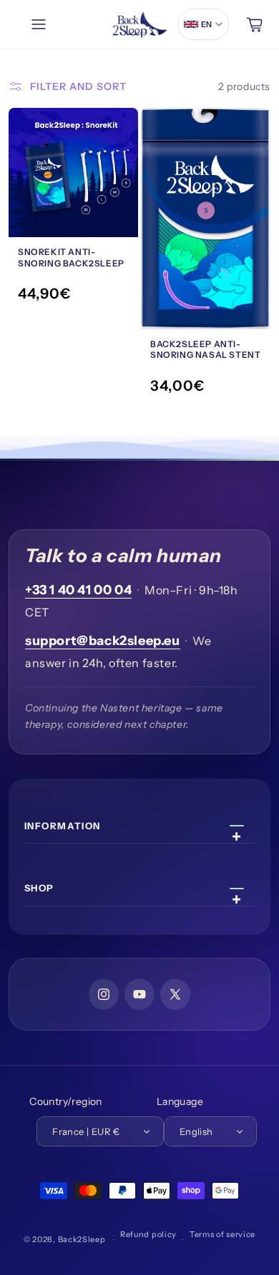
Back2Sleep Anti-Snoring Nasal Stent (205, 350)
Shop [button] (39, 888)
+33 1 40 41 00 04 (78, 590)
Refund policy (148, 1234)
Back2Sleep (82, 1239)
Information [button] (62, 825)
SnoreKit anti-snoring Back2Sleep (71, 257)
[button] (42, 24)
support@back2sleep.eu (102, 641)
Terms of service (222, 1234)
